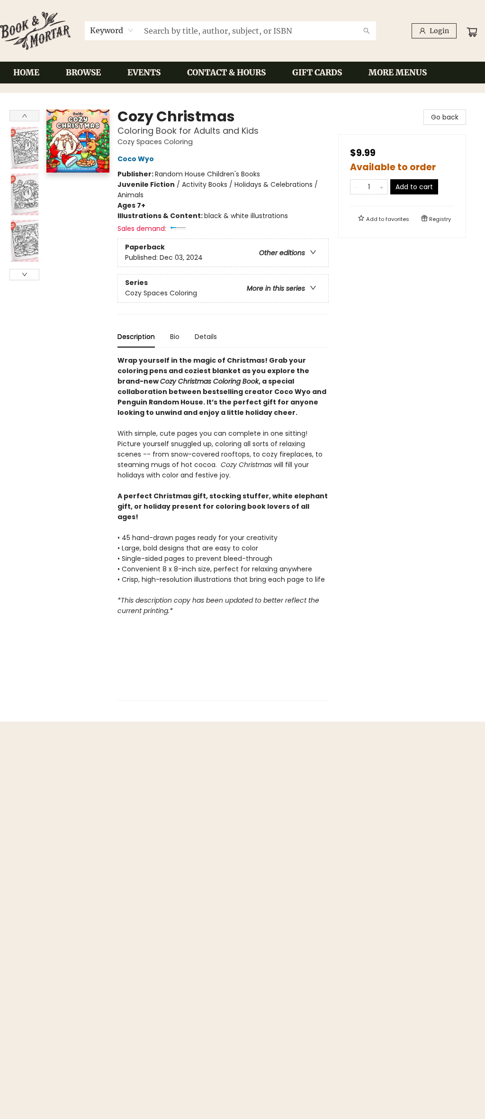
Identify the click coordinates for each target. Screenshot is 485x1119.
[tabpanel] (223, 528)
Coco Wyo (135, 159)
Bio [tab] (175, 336)
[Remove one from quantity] (356, 187)
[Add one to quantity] (381, 187)
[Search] (366, 30)
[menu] (242, 72)
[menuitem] (26, 72)
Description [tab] (136, 336)
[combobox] (112, 30)
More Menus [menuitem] (397, 72)
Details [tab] (206, 336)
